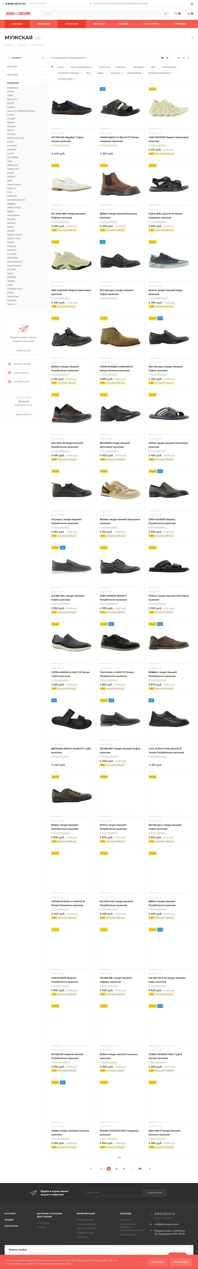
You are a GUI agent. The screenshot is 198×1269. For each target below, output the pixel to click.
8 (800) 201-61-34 (15, 3)
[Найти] (165, 13)
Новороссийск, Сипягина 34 (108, 3)
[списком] (183, 57)
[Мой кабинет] (192, 4)
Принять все (180, 1261)
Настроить (137, 1262)
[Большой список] (167, 57)
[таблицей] (188, 57)
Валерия (23, 401)
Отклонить (157, 1261)
